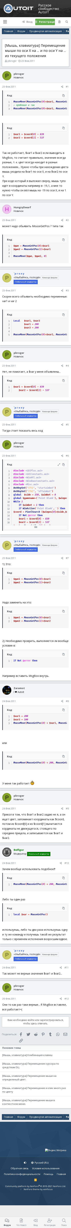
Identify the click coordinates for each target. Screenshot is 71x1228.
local (16, 914)
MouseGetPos (34, 101)
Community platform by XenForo (35, 1186)
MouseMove (19, 101)
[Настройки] (25, 1163)
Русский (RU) (41, 1162)
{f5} (30, 488)
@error (32, 515)
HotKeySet (19, 488)
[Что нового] (59, 22)
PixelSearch (32, 512)
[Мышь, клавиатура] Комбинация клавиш (27, 1055)
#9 (67, 808)
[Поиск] (66, 22)
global (17, 494)
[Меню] (5, 22)
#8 (67, 701)
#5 (67, 424)
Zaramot (19, 688)
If (20, 505)
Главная (61, 1174)
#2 (67, 220)
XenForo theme (32, 1189)
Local (16, 320)
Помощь (48, 1174)
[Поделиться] (62, 86)
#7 (67, 558)
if (20, 508)
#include (18, 470)
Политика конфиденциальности (22, 1174)
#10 (67, 863)
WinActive (29, 508)
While (16, 501)
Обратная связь (20, 1168)
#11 (67, 967)
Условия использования (45, 1168)
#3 (67, 290)
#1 (67, 86)
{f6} (30, 491)
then (41, 505)
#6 (67, 455)
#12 (67, 998)
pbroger (12, 61)
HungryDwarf (22, 207)
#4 (67, 365)
